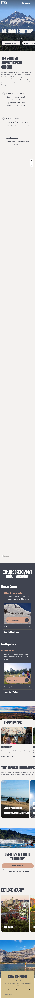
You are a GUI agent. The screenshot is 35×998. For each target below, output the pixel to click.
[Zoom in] (31, 160)
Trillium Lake (9, 627)
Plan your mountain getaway (19, 872)
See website (16, 866)
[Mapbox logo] (5, 556)
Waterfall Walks (11, 692)
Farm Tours (9, 651)
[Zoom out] (31, 163)
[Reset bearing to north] (31, 165)
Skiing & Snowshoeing (13, 593)
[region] (17, 358)
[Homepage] (4, 4)
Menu (27, 3)
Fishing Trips (9, 687)
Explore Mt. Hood (11, 43)
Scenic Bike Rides (11, 632)
